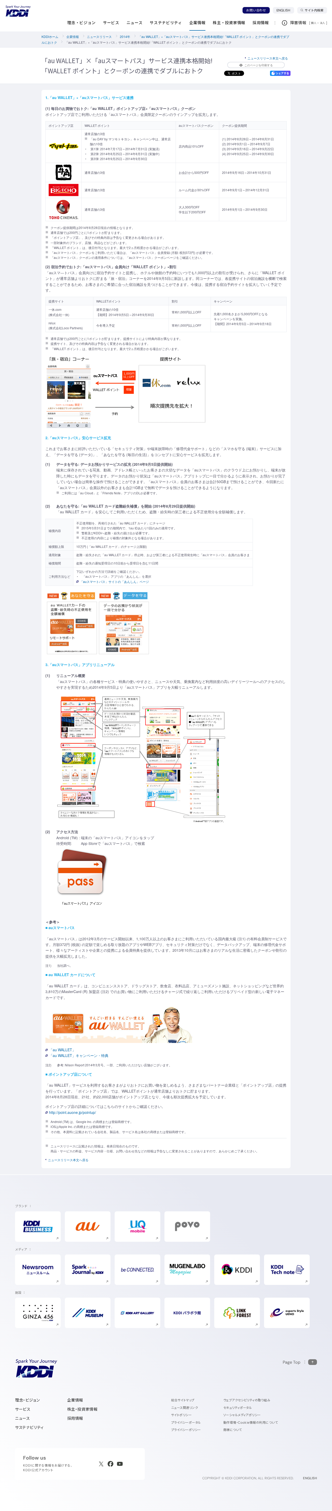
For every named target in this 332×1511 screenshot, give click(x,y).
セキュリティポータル (237, 1407)
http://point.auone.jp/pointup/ (72, 1112)
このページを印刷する (258, 65)
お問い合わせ (256, 10)
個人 (313, 23)
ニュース (22, 1418)
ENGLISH (285, 10)
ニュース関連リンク (184, 1407)
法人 (323, 23)
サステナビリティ (29, 1427)
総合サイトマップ (183, 1400)
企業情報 (72, 36)
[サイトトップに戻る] (18, 11)
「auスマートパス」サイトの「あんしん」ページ (114, 581)
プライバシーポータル (186, 1422)
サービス (22, 1409)
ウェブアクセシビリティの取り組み (247, 1400)
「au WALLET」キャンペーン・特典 (78, 1055)
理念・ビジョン (27, 1400)
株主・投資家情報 (82, 1409)
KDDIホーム (50, 36)
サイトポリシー (181, 1415)
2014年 (125, 36)
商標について (232, 1430)
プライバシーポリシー (186, 1430)
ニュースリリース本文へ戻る (267, 58)
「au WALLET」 (62, 1049)
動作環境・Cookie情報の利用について (250, 1422)
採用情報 (75, 1418)
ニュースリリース (99, 36)
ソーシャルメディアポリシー (242, 1415)
